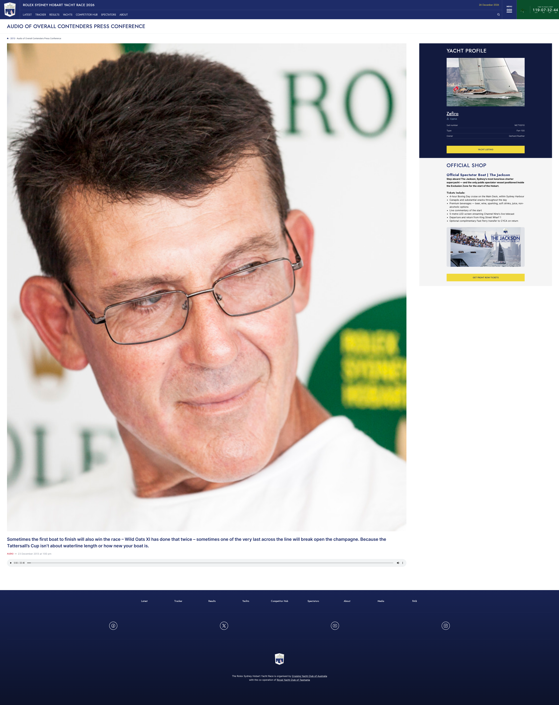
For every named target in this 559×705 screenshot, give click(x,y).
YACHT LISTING (485, 149)
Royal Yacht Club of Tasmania (293, 679)
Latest (27, 15)
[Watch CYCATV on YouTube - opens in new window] (335, 626)
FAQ (414, 601)
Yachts (67, 15)
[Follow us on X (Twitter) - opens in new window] (224, 626)
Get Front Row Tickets (486, 277)
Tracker (40, 15)
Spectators (108, 15)
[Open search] (498, 14)
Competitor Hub (87, 15)
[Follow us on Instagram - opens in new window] (446, 626)
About (124, 15)
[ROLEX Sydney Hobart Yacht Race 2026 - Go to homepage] (10, 9)
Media (381, 601)
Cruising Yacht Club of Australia (309, 676)
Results (54, 15)
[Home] (8, 38)
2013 (12, 38)
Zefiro (453, 113)
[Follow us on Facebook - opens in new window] (113, 626)
